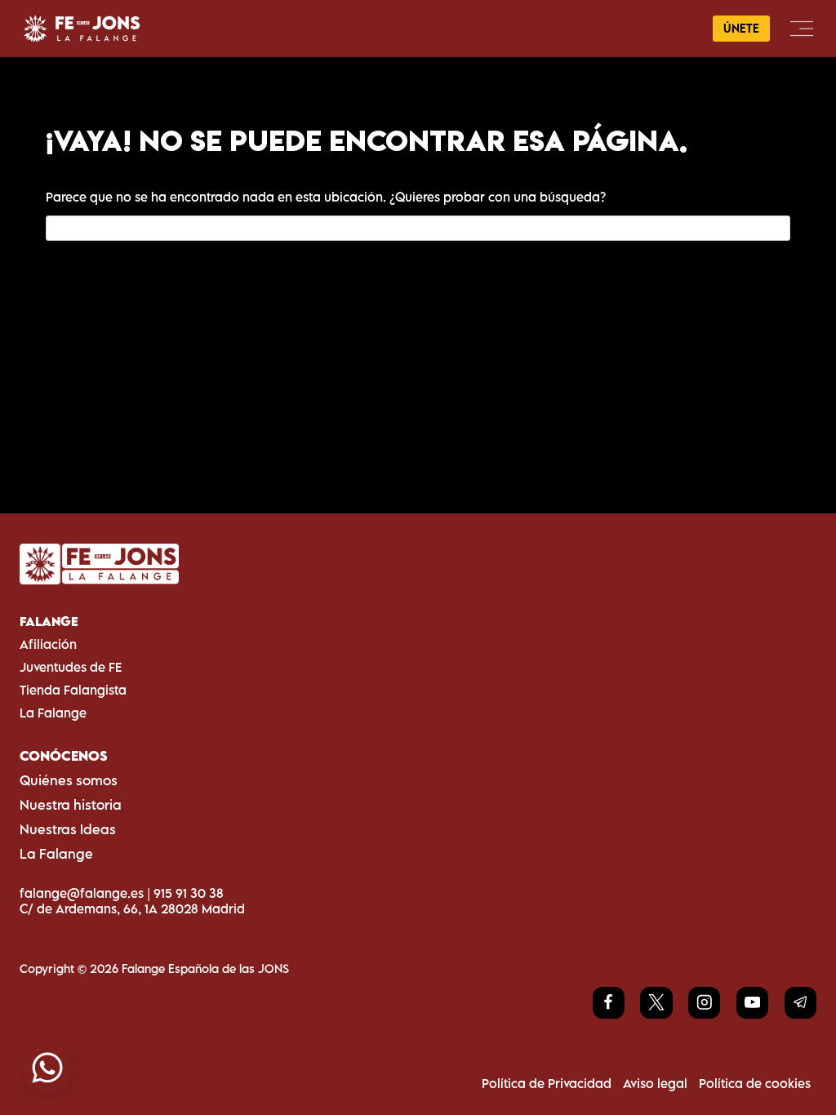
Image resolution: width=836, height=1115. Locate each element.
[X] (656, 1003)
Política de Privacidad (546, 1083)
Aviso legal (655, 1083)
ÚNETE (741, 28)
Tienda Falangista (73, 689)
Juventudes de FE (71, 667)
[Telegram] (800, 1003)
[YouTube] (752, 1003)
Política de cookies (755, 1083)
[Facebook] (609, 1003)
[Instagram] (704, 1003)
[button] (47, 1067)
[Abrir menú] (801, 28)
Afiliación (48, 644)
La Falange (53, 712)
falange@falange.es (82, 893)
